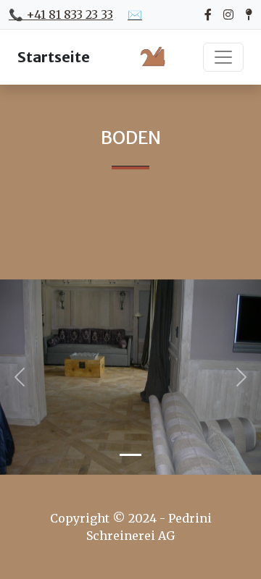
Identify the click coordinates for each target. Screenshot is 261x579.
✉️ (135, 14)
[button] (19, 377)
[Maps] (248, 14)
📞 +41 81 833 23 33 (61, 14)
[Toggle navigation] (223, 57)
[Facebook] (208, 14)
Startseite (53, 57)
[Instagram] (228, 14)
